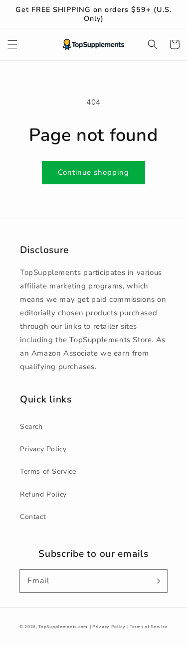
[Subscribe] (156, 581)
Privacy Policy (43, 449)
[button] (12, 44)
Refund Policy (43, 494)
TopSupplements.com (63, 627)
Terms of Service (48, 471)
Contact (33, 516)
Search (31, 426)
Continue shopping (93, 172)
